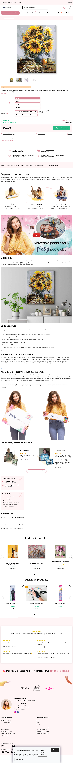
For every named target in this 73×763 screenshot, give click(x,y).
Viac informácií (42, 756)
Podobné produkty (53, 165)
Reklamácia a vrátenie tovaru (8, 727)
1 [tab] (34, 574)
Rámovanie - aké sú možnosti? (11, 501)
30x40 (17, 98)
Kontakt (19, 2)
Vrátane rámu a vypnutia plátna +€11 (26, 111)
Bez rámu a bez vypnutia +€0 (23, 115)
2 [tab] (36, 574)
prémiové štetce (49, 150)
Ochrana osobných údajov (8, 733)
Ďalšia (68, 13)
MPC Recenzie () (26, 165)
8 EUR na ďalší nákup (6, 722)
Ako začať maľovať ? (8, 497)
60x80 (17, 104)
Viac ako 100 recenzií (7, 141)
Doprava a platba (8, 2)
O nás (2, 2)
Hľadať (49, 7)
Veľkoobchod (4, 736)
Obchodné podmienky (6, 731)
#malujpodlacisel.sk (59, 671)
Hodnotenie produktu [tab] (13, 165)
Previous (2, 557)
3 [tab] (38, 574)
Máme (19, 155)
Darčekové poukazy (6, 720)
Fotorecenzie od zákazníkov (43, 733)
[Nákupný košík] (70, 7)
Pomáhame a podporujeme (43, 727)
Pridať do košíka (63, 128)
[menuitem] (10, 13)
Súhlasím (55, 750)
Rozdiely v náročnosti (8, 506)
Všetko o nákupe (5, 729)
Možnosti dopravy (7, 499)
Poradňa (38, 725)
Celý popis (4, 94)
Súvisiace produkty (40, 165)
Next (70, 457)
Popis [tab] (2, 165)
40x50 (17, 101)
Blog (15, 2)
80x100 (18, 107)
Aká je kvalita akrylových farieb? (11, 502)
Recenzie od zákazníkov (42, 731)
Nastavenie (19, 759)
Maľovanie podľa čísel (18, 517)
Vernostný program (41, 729)
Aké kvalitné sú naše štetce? (10, 504)
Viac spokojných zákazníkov (36, 471)
